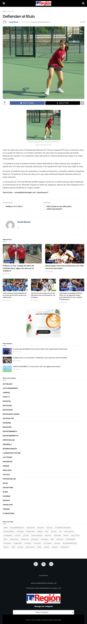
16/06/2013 (17, 369)
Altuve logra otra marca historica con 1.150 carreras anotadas (64, 267)
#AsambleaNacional (17, 528)
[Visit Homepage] (43, 3)
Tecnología (8, 505)
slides (5, 492)
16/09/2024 (49, 271)
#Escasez (40, 528)
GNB (52, 539)
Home (4, 11)
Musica (6, 547)
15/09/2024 (7, 300)
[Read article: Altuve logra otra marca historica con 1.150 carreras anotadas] (64, 254)
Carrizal (6, 392)
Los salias (37, 543)
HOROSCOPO (70, 539)
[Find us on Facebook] (36, 564)
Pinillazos (7, 470)
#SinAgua (20, 532)
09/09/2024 (63, 302)
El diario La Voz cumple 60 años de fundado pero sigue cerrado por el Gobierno (18, 268)
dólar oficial (14, 539)
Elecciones (34, 539)
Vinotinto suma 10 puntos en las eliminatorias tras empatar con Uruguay (43, 295)
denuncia (48, 535)
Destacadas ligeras (44, 22)
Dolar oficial (75, 535)
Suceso (46, 547)
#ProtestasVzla (9, 532)
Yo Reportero (8, 513)
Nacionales (7, 461)
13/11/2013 (25, 22)
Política (6, 474)
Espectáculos (9, 440)
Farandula (7, 444)
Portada (20, 547)
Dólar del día (8, 418)
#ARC (5, 528)
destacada (7, 405)
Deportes (11, 11)
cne (60, 532)
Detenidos (57, 535)
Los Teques (7, 457)
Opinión (6, 466)
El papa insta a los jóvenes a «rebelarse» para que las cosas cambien (40, 358)
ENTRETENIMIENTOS (10, 436)
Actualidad (7, 384)
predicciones (30, 547)
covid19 (26, 535)
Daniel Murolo (13, 22)
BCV (46, 532)
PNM (13, 547)
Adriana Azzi (30, 532)
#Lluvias (49, 528)
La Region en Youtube (12, 453)
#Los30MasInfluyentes (62, 528)
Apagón (40, 532)
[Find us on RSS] (51, 564)
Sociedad (6, 496)
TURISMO (6, 509)
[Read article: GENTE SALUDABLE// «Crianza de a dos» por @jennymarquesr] (7, 369)
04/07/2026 (7, 274)
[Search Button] (83, 3)
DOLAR (66, 535)
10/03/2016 (17, 352)
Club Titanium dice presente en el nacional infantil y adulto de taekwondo (15, 295)
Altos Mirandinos (11, 289)
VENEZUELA (64, 547)
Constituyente (69, 532)
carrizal (53, 532)
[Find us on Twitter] (43, 564)
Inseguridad (18, 543)
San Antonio (8, 487)
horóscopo (7, 543)
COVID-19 (6, 397)
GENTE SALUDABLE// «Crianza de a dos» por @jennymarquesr (37, 366)
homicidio (60, 539)
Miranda (57, 543)
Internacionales (10, 449)
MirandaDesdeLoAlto (70, 543)
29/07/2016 (17, 360)
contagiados (8, 535)
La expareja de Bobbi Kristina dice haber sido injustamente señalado (40, 349)
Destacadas (9, 261)
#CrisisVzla (30, 528)
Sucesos (6, 500)
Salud (5, 483)
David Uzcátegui (36, 535)
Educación (7, 427)
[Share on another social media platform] (82, 103)
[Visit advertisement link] (43, 323)
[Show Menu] (4, 3)
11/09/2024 (35, 300)
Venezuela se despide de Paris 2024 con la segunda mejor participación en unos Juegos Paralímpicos (70, 296)
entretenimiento (10, 431)
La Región (27, 543)
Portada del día (9, 479)
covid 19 (18, 535)
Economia (7, 423)
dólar (5, 539)
